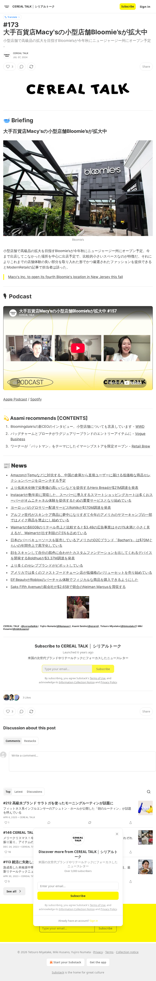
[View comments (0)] (21, 67)
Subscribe (127, 6)
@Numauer (63, 626)
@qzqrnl (93, 626)
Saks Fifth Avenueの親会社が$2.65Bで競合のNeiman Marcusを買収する (68, 587)
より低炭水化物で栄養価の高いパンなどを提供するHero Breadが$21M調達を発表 (74, 488)
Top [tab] (8, 792)
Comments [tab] (13, 741)
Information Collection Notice (77, 909)
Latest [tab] (18, 792)
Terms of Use (97, 905)
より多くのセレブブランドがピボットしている (47, 565)
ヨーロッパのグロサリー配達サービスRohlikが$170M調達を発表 (61, 508)
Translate (12, 16)
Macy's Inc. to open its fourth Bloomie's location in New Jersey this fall (65, 277)
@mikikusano (20, 629)
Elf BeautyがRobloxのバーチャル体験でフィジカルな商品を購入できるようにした (74, 580)
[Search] (149, 792)
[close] (117, 834)
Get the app (98, 962)
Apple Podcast (15, 399)
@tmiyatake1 (128, 626)
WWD (139, 426)
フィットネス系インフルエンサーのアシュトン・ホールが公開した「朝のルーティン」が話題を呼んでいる (67, 810)
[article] (78, 813)
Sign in (145, 6)
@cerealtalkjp (30, 626)
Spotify (36, 399)
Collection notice (127, 952)
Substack (58, 972)
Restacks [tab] (30, 741)
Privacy (98, 952)
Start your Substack (67, 962)
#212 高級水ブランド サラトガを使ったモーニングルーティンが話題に (58, 803)
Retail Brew (141, 446)
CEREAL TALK (20, 53)
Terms (109, 952)
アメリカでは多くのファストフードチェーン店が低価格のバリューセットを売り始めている (81, 573)
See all (11, 891)
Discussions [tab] (34, 792)
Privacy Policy (109, 909)
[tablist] (20, 741)
